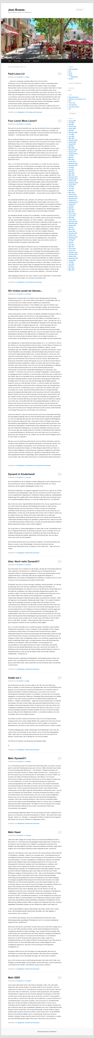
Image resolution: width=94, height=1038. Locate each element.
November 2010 (73, 254)
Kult (26, 112)
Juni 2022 (71, 134)
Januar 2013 (72, 219)
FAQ (70, 101)
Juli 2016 (71, 167)
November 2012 (73, 223)
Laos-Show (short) (74, 107)
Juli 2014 (71, 206)
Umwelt (71, 79)
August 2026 (72, 121)
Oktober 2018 (72, 142)
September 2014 (73, 202)
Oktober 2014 (72, 200)
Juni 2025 (71, 123)
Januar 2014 (72, 216)
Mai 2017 (71, 157)
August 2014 (72, 204)
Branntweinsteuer (74, 97)
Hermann (28, 124)
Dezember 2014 (73, 196)
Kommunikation (29, 465)
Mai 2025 (71, 125)
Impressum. (36, 61)
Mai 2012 (71, 227)
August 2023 (72, 128)
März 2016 (71, 175)
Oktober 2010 (72, 256)
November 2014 (73, 198)
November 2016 (73, 165)
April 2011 (71, 245)
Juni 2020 (71, 136)
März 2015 (71, 192)
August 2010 (72, 260)
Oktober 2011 (72, 235)
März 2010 (71, 270)
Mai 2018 (71, 146)
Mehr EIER (14, 977)
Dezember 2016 (73, 163)
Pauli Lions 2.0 (16, 73)
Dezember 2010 (73, 252)
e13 (70, 90)
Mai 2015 (71, 190)
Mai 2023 (71, 130)
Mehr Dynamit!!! (17, 758)
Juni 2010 (71, 264)
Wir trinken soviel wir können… (25, 290)
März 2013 (71, 217)
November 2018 (73, 140)
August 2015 (72, 185)
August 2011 (72, 239)
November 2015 (73, 179)
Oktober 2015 (72, 181)
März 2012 (71, 229)
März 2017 (71, 159)
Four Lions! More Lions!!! (22, 120)
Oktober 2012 (72, 225)
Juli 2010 (71, 262)
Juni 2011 (71, 241)
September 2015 (73, 183)
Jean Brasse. (16, 10)
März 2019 (71, 138)
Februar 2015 (72, 194)
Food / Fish (72, 103)
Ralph (27, 77)
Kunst (70, 73)
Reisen (71, 75)
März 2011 (71, 247)
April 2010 (71, 268)
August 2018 (72, 144)
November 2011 (73, 233)
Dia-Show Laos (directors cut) (77, 99)
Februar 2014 (72, 214)
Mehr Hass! (14, 832)
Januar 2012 (72, 231)
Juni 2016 (71, 169)
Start (10, 61)
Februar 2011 (72, 248)
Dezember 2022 (73, 132)
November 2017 (73, 150)
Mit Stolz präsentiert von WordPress (47, 1031)
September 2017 (73, 154)
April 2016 (71, 173)
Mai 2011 (71, 243)
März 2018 (71, 148)
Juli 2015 (71, 186)
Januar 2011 (72, 250)
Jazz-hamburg (73, 105)
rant (70, 109)
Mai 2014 (71, 208)
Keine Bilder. (17, 61)
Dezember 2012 (73, 221)
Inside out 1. (15, 677)
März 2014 (71, 212)
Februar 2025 (72, 126)
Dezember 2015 (73, 177)
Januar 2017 (72, 161)
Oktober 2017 (72, 152)
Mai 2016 (71, 171)
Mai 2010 (71, 266)
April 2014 (71, 210)
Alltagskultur (21, 112)
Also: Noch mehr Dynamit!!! (24, 561)
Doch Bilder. (27, 61)
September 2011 (73, 237)
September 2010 (73, 258)
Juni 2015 (71, 188)
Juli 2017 (71, 155)
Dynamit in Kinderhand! (21, 474)
